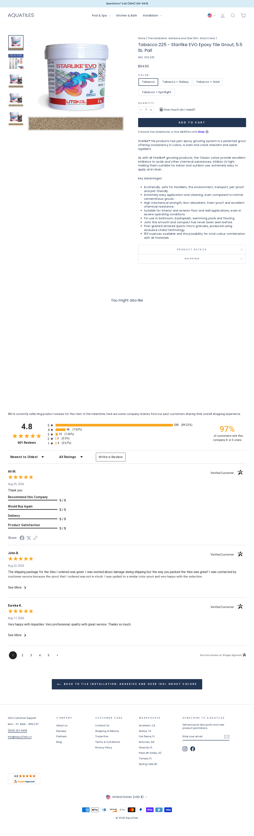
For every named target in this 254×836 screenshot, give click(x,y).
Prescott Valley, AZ (150, 753)
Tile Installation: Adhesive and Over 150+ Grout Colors (181, 38)
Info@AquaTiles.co (20, 736)
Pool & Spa (100, 15)
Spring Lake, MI (148, 764)
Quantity (146, 103)
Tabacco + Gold (207, 82)
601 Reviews (32, 443)
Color (143, 75)
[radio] (127, 425)
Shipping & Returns (107, 731)
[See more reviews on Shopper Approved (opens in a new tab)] (35, 538)
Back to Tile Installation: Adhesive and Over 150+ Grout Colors (130, 684)
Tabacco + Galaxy (175, 82)
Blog (59, 742)
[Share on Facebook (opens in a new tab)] (22, 538)
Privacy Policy (103, 747)
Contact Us (102, 725)
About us (61, 725)
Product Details (192, 249)
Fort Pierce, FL (147, 736)
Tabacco (148, 82)
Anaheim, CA (147, 725)
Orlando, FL (146, 747)
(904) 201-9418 (17, 730)
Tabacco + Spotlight (156, 92)
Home (141, 38)
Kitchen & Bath (126, 15)
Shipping (192, 258)
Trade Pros (102, 736)
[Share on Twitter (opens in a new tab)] (28, 538)
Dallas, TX (145, 731)
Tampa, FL (145, 758)
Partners (61, 736)
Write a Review (111, 457)
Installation (151, 15)
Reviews (61, 731)
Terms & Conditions (107, 742)
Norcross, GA (146, 742)
